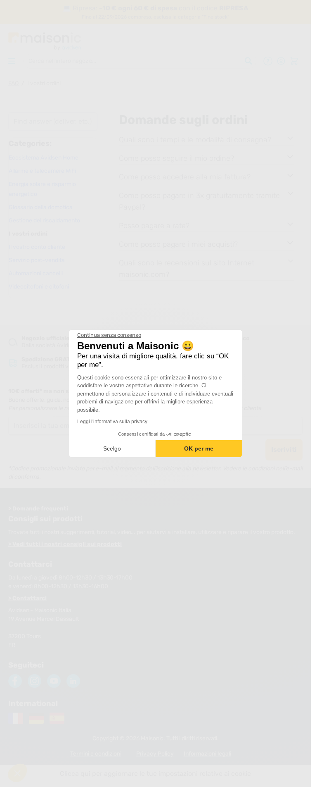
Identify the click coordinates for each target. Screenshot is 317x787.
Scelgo (112, 448)
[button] (17, 773)
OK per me (198, 448)
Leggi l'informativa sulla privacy (112, 422)
